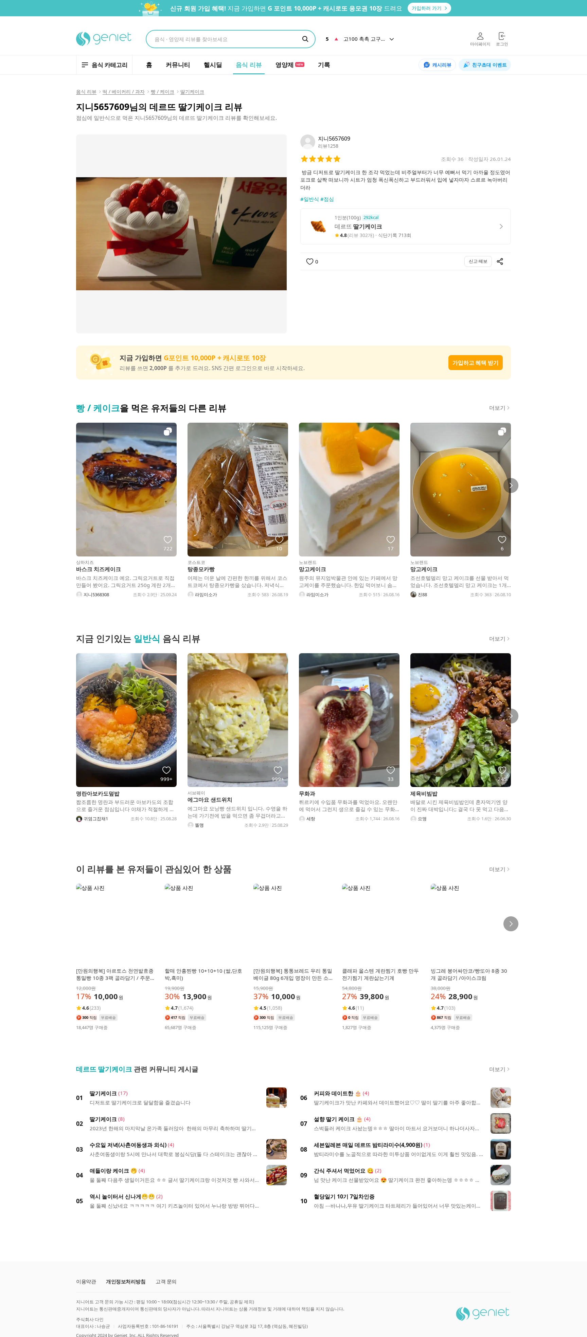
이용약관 (86, 1281)
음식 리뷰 (86, 91)
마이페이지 (480, 44)
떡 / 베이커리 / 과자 (124, 91)
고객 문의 (166, 1281)
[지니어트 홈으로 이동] (104, 39)
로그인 (502, 44)
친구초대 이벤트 (489, 64)
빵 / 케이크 (162, 91)
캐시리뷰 (441, 64)
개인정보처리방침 (125, 1281)
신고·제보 (478, 261)
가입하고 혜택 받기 (475, 362)
